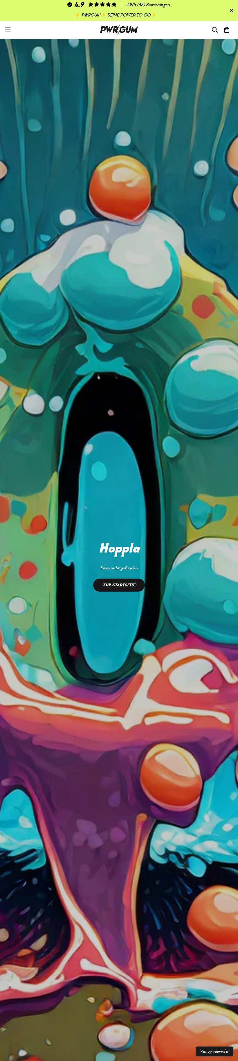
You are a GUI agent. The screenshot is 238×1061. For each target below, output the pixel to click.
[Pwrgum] (119, 30)
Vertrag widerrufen (214, 1051)
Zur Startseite (119, 585)
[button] (226, 29)
